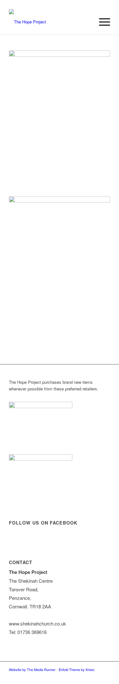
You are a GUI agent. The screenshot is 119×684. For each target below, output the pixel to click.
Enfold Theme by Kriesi (76, 669)
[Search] (86, 21)
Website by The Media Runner (32, 669)
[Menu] (101, 21)
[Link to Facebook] (105, 676)
